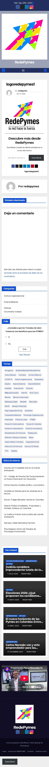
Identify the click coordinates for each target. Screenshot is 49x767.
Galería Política (10, 506)
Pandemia (28, 411)
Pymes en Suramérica (34, 428)
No (9, 344)
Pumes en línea (21, 420)
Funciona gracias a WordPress (17, 743)
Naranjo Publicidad (19, 406)
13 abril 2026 (13, 626)
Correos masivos (34, 375)
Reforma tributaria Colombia (15, 437)
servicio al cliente (32, 446)
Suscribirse (36, 158)
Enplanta (8, 388)
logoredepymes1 (31, 171)
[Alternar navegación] (23, 70)
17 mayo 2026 (13, 600)
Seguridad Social (32, 442)
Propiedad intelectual (13, 415)
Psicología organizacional (33, 415)
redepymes (22, 91)
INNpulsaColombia (12, 393)
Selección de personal (13, 446)
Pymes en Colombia (33, 424)
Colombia (22, 375)
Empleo (7, 384)
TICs (6, 451)
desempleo (39, 379)
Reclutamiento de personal (15, 433)
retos (31, 437)
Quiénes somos (41, 751)
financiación (18, 388)
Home (4, 751)
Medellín (23, 402)
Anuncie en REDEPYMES (16, 751)
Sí (9, 337)
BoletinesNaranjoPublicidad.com (28, 370)
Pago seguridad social (13, 411)
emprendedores (19, 384)
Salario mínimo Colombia (14, 442)
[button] (42, 70)
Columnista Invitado (13, 312)
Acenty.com (9, 468)
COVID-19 (8, 379)
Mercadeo (33, 402)
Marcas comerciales (20, 397)
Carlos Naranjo (10, 375)
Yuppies (14, 451)
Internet (24, 393)
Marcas (7, 397)
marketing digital (11, 402)
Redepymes (32, 433)
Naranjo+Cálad (10, 523)
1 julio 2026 (13, 574)
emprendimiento (34, 384)
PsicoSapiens (10, 529)
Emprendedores (11, 302)
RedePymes (24, 62)
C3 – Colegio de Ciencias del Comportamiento (24, 476)
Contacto (30, 751)
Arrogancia (9, 370)
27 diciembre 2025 (15, 652)
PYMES (32, 420)
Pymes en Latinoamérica (14, 428)
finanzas (29, 388)
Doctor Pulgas (10, 500)
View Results (24, 355)
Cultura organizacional (14, 296)
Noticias (7, 308)
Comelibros (9, 491)
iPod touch (34, 393)
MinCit (7, 406)
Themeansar (24, 746)
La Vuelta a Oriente (12, 514)
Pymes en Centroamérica (14, 424)
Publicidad (9, 420)
